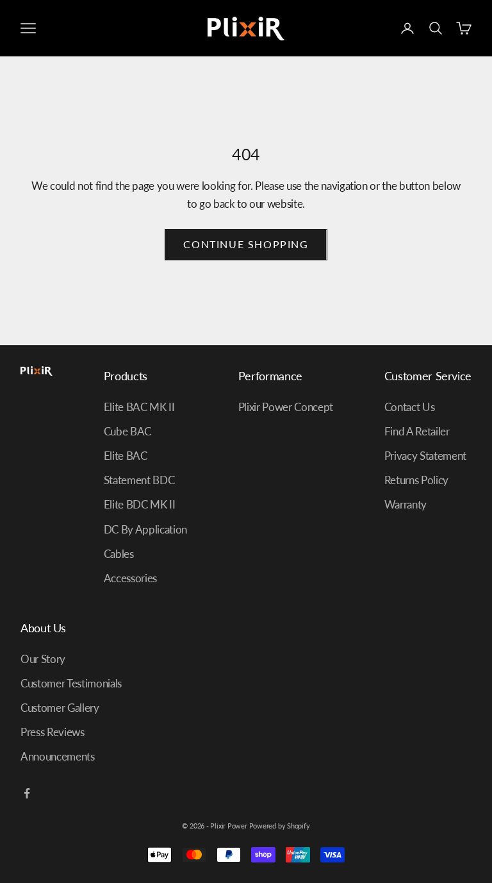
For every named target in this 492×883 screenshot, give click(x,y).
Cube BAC (127, 431)
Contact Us (409, 407)
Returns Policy (416, 480)
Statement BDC (139, 480)
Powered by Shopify (279, 825)
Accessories (130, 578)
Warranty (405, 504)
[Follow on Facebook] (26, 793)
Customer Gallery (59, 707)
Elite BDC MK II (140, 504)
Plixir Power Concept (285, 407)
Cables (119, 553)
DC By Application (145, 529)
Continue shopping (245, 244)
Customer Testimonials (71, 683)
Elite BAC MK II (139, 407)
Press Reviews (52, 732)
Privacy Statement (425, 455)
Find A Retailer (417, 431)
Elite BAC (125, 455)
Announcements (57, 756)
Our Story (42, 659)
